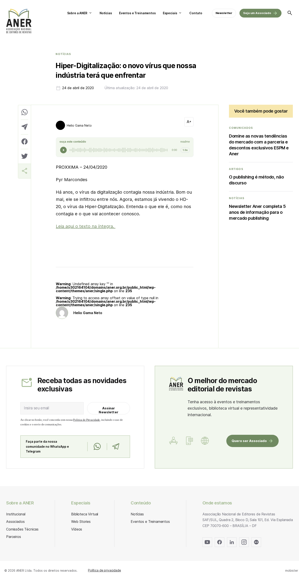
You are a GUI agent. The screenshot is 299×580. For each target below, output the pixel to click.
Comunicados (241, 127)
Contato (195, 13)
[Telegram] (116, 446)
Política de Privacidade (86, 419)
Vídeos (76, 529)
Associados (15, 521)
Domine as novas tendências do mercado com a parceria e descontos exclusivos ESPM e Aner (259, 144)
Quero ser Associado (249, 441)
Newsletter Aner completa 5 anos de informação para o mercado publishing (257, 212)
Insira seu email (36, 408)
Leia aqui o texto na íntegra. (85, 226)
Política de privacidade (104, 570)
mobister (291, 570)
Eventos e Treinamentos (137, 13)
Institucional (15, 514)
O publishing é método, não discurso (256, 180)
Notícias (106, 13)
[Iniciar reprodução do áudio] (63, 150)
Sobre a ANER (77, 13)
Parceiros (13, 536)
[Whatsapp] (97, 446)
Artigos (236, 169)
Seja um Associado (257, 13)
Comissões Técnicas (22, 529)
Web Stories (80, 521)
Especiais (170, 13)
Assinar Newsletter (108, 410)
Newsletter (224, 13)
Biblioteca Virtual (84, 514)
